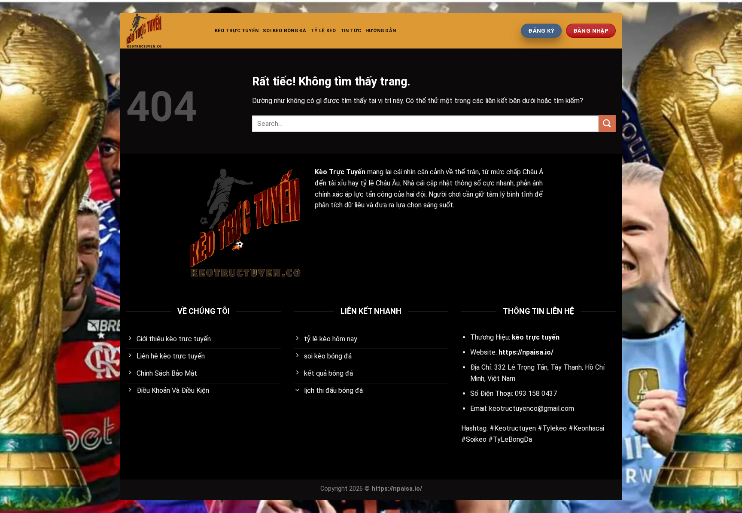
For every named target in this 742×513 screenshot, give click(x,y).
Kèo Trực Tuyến (236, 30)
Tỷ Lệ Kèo (323, 30)
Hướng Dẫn (380, 30)
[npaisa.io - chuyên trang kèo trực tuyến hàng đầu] (164, 31)
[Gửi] (607, 123)
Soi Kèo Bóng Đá (284, 30)
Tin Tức (351, 30)
